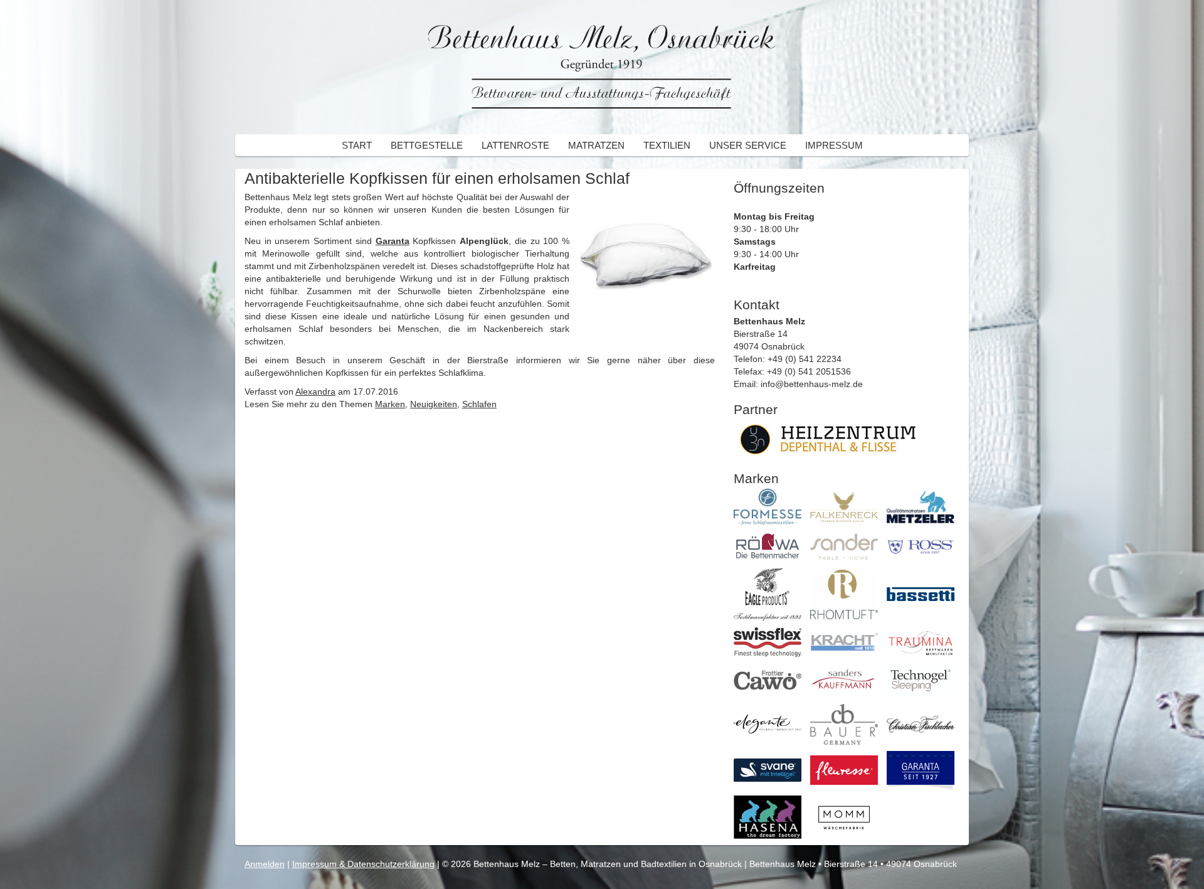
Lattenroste (515, 145)
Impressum (834, 145)
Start (357, 145)
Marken (390, 404)
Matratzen (596, 145)
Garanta (392, 241)
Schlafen (479, 404)
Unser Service (747, 145)
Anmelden (265, 864)
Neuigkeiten (433, 404)
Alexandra (315, 391)
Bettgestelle (427, 145)
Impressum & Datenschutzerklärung (363, 864)
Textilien (666, 145)
